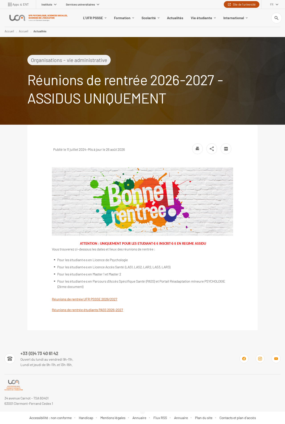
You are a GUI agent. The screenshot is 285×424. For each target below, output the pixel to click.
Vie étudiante (201, 18)
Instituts (46, 4)
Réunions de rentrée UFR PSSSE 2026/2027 (84, 299)
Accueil (9, 31)
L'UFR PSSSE (93, 18)
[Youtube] (276, 358)
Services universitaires (80, 4)
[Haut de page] (20, 410)
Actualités (175, 18)
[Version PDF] (226, 149)
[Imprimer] (197, 149)
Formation (122, 18)
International (233, 18)
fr (271, 4)
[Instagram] (260, 358)
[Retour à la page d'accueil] (38, 17)
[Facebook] (244, 358)
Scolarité (149, 18)
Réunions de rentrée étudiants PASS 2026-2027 (87, 310)
